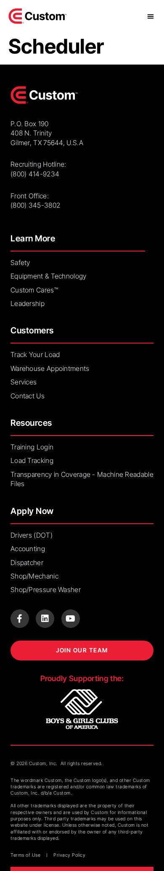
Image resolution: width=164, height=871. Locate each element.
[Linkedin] (45, 618)
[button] (150, 16)
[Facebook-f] (20, 618)
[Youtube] (70, 618)
